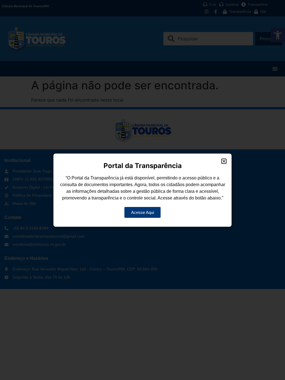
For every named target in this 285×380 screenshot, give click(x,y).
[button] (224, 161)
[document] (142, 190)
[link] (142, 212)
